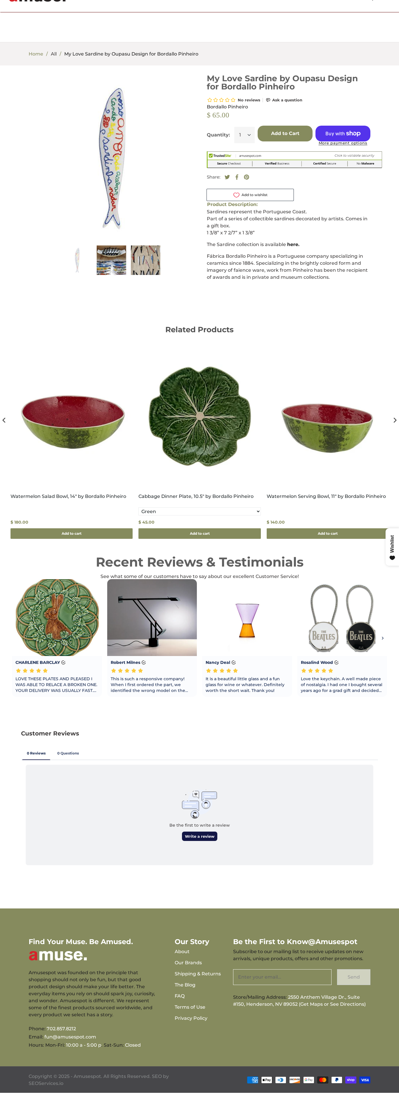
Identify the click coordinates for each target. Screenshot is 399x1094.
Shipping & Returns (198, 974)
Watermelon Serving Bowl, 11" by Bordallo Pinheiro (326, 496)
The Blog (185, 985)
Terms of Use (190, 1007)
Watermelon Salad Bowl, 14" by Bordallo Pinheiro (68, 496)
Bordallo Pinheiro (227, 107)
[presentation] (4, 420)
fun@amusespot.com (70, 1037)
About (182, 951)
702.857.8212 (61, 1028)
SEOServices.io (46, 1083)
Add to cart (71, 533)
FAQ (180, 996)
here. (293, 244)
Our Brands (188, 962)
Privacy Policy (191, 1018)
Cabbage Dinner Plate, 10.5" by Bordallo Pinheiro (196, 496)
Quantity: (218, 135)
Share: (213, 177)
